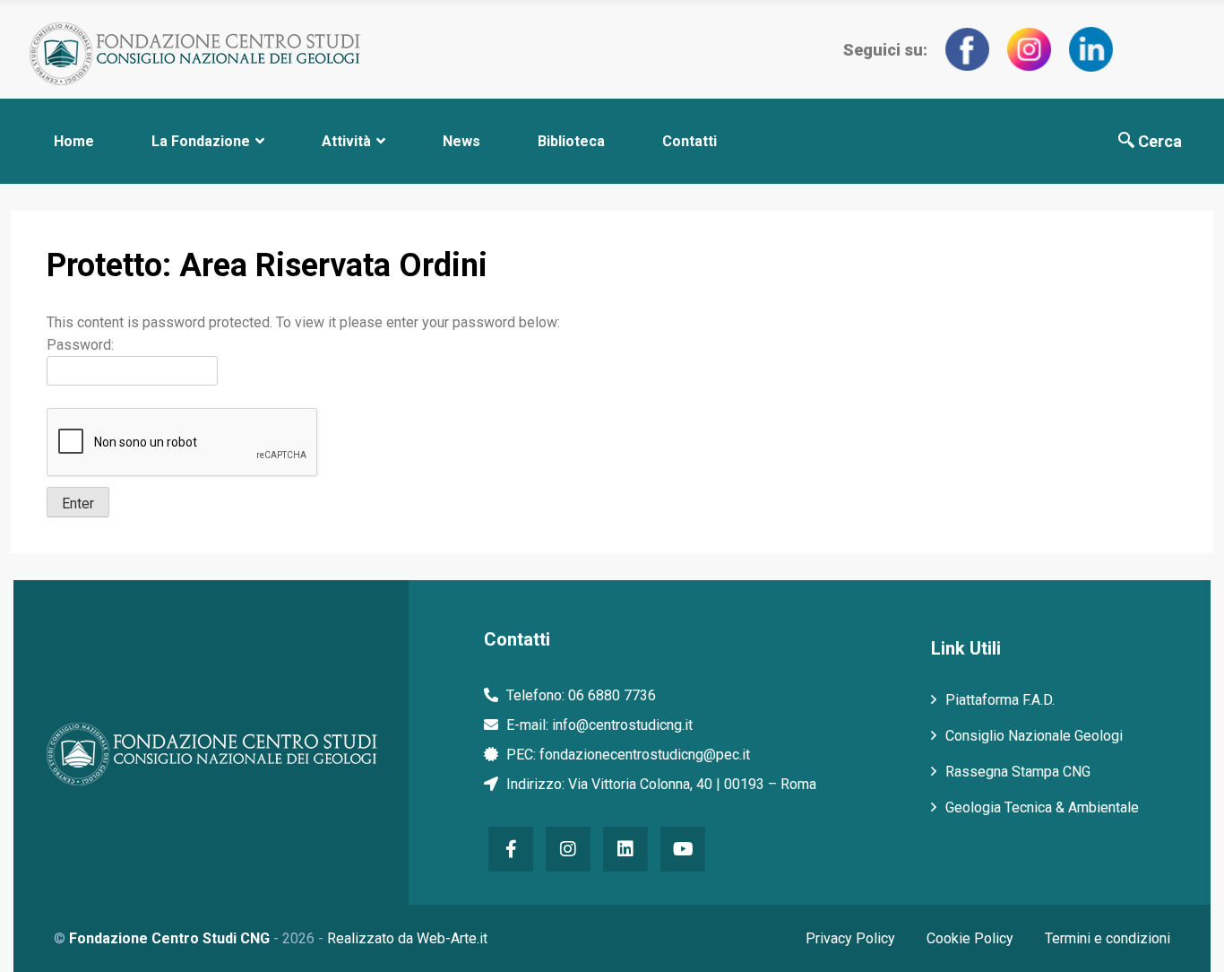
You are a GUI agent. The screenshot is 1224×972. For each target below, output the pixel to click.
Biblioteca (571, 141)
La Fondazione (200, 141)
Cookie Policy (970, 938)
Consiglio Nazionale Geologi (1034, 735)
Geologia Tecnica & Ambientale (1042, 807)
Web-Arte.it (452, 938)
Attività (346, 141)
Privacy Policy (850, 938)
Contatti (689, 141)
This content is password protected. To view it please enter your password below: (303, 322)
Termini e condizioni (1107, 938)
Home (74, 141)
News (461, 141)
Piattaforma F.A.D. (1000, 699)
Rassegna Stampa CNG (1017, 771)
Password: (80, 344)
